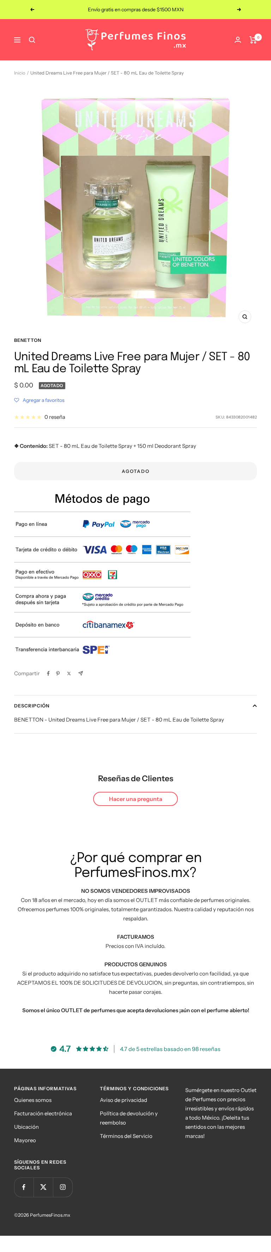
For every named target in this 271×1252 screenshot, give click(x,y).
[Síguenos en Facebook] (24, 1187)
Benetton (27, 340)
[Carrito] (253, 39)
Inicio (19, 73)
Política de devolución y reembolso (129, 1118)
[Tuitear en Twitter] (69, 673)
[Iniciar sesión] (238, 40)
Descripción (31, 705)
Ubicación (26, 1126)
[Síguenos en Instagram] (62, 1187)
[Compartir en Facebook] (48, 673)
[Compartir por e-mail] (80, 673)
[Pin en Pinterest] (58, 673)
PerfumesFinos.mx (50, 1215)
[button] (39, 400)
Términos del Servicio (126, 1136)
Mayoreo (25, 1140)
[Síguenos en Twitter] (43, 1187)
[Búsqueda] (32, 40)
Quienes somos (33, 1100)
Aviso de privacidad (123, 1100)
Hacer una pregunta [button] (135, 798)
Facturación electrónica (43, 1113)
